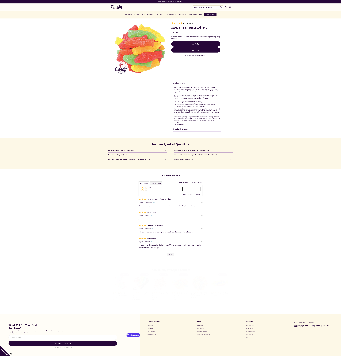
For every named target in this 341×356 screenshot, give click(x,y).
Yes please (170, 195)
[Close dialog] (188, 163)
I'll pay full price (170, 199)
